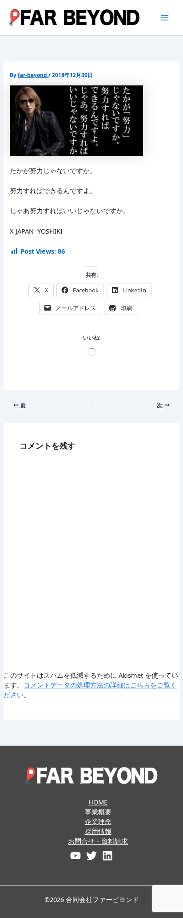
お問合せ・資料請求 (98, 841)
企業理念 (98, 821)
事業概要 (98, 811)
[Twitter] (91, 855)
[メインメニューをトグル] (164, 17)
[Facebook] (75, 855)
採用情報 (98, 831)
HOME (97, 801)
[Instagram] (107, 855)
